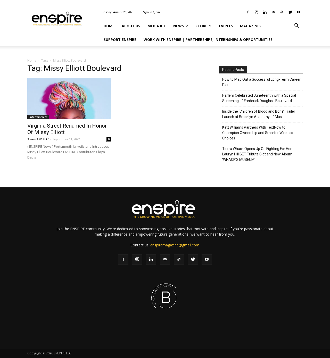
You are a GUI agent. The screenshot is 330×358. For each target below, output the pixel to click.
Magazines (250, 25)
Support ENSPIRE (120, 39)
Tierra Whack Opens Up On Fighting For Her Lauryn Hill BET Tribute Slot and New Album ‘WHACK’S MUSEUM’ (257, 154)
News (178, 25)
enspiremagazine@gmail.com (174, 245)
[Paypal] (282, 12)
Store (201, 25)
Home (109, 25)
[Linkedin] (265, 12)
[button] (296, 26)
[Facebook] (248, 12)
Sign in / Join (151, 12)
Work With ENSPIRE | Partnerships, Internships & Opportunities (208, 39)
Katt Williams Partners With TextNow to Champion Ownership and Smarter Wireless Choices (257, 132)
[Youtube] (299, 12)
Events (226, 25)
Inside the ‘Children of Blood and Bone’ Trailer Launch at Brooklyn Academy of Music (258, 114)
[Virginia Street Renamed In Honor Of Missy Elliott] (69, 98)
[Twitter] (290, 12)
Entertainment (38, 117)
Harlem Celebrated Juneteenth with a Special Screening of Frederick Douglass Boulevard (259, 98)
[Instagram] (256, 12)
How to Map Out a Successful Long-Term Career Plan (261, 82)
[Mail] (273, 12)
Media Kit (156, 25)
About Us (131, 25)
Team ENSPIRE (38, 139)
